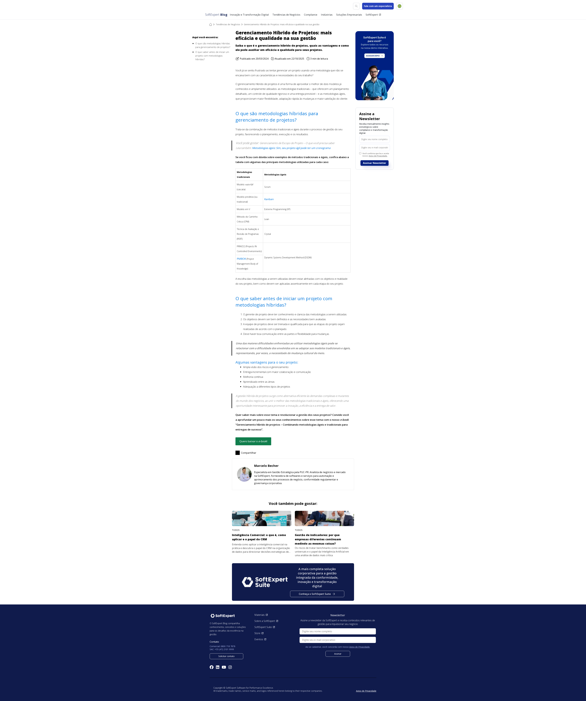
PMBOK (241, 258)
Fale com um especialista (378, 6)
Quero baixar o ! (253, 441)
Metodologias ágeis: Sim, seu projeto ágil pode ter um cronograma (291, 148)
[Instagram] (230, 667)
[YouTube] (224, 667)
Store (257, 633)
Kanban (269, 199)
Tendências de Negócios (228, 24)
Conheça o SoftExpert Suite (315, 594)
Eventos (258, 639)
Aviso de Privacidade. (378, 156)
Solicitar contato (226, 656)
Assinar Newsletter (374, 163)
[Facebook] (211, 667)
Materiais (259, 615)
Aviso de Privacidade (366, 690)
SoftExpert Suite (263, 627)
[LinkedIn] (218, 667)
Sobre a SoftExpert (264, 621)
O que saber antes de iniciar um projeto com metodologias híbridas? (212, 55)
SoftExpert (372, 14)
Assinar (337, 653)
